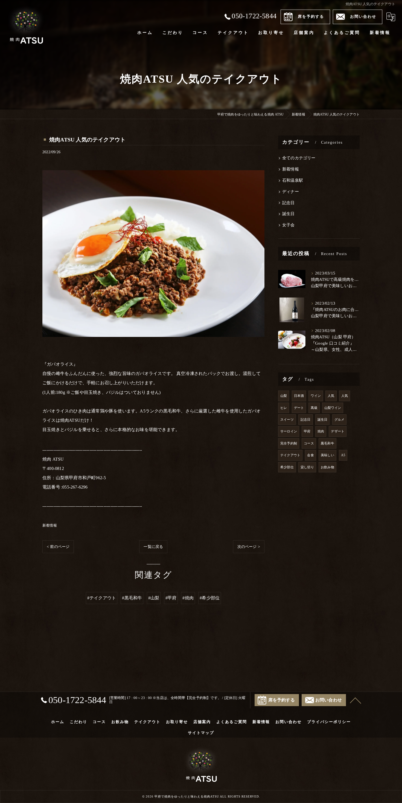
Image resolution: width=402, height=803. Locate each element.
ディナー (290, 191)
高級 (314, 408)
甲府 (307, 431)
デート (299, 408)
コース (309, 443)
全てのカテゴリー (299, 158)
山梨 (283, 396)
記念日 (288, 203)
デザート (337, 431)
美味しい (327, 455)
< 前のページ (58, 547)
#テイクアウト (101, 598)
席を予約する (311, 17)
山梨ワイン (332, 408)
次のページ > (248, 547)
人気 (331, 396)
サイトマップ (201, 733)
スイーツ (287, 419)
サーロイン (288, 431)
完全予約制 (288, 443)
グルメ (339, 419)
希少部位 (287, 467)
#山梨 (153, 598)
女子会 (288, 225)
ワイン (316, 396)
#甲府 (171, 598)
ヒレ (283, 408)
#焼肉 (188, 598)
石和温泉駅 (292, 180)
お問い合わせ (363, 17)
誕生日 (288, 214)
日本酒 (299, 396)
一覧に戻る (153, 547)
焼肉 (320, 431)
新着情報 (49, 525)
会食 (310, 455)
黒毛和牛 (327, 443)
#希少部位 (210, 598)
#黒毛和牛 (132, 598)
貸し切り (307, 467)
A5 (343, 455)
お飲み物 (327, 467)
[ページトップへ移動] (355, 700)
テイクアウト (290, 455)
